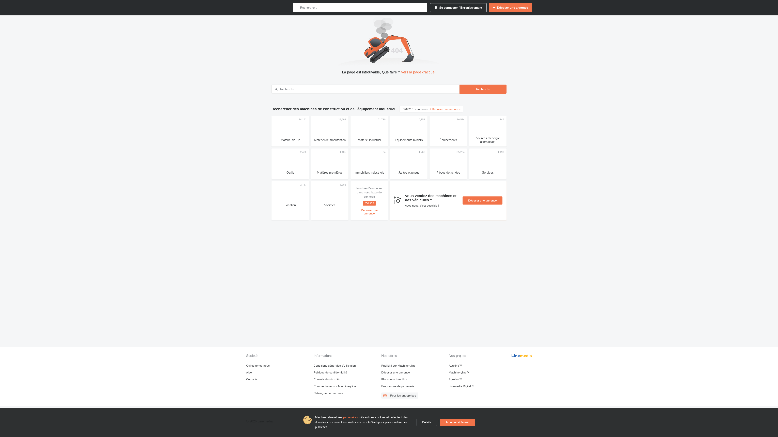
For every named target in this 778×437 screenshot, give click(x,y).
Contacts (252, 379)
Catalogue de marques (328, 393)
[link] (369, 200)
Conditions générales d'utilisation (335, 365)
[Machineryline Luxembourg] (267, 7)
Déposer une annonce (482, 200)
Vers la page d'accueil (418, 72)
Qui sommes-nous (258, 365)
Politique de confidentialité (330, 372)
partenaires (350, 417)
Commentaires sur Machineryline (335, 386)
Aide (249, 372)
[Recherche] (296, 7)
